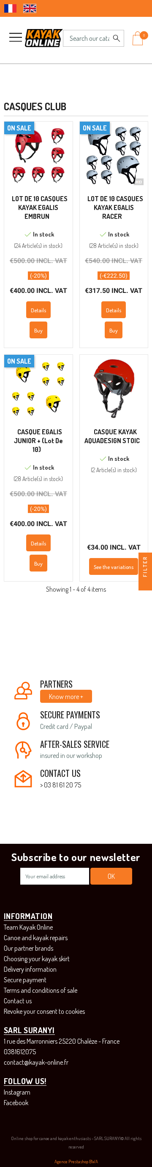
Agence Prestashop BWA (76, 1161)
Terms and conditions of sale (40, 990)
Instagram (17, 1092)
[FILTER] (145, 583)
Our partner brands (28, 948)
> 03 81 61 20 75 (60, 785)
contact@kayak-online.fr (36, 1062)
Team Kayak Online (28, 927)
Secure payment (25, 980)
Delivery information (30, 969)
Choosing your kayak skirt (37, 958)
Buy (38, 330)
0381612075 (20, 1051)
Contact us (18, 1001)
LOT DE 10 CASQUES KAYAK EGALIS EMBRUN (40, 207)
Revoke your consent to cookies (44, 1011)
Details (38, 310)
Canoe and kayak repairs (36, 937)
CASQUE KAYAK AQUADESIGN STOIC (112, 436)
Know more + (66, 696)
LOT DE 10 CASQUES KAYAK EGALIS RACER (115, 207)
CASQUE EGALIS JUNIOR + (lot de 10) (38, 441)
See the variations (113, 567)
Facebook (16, 1102)
